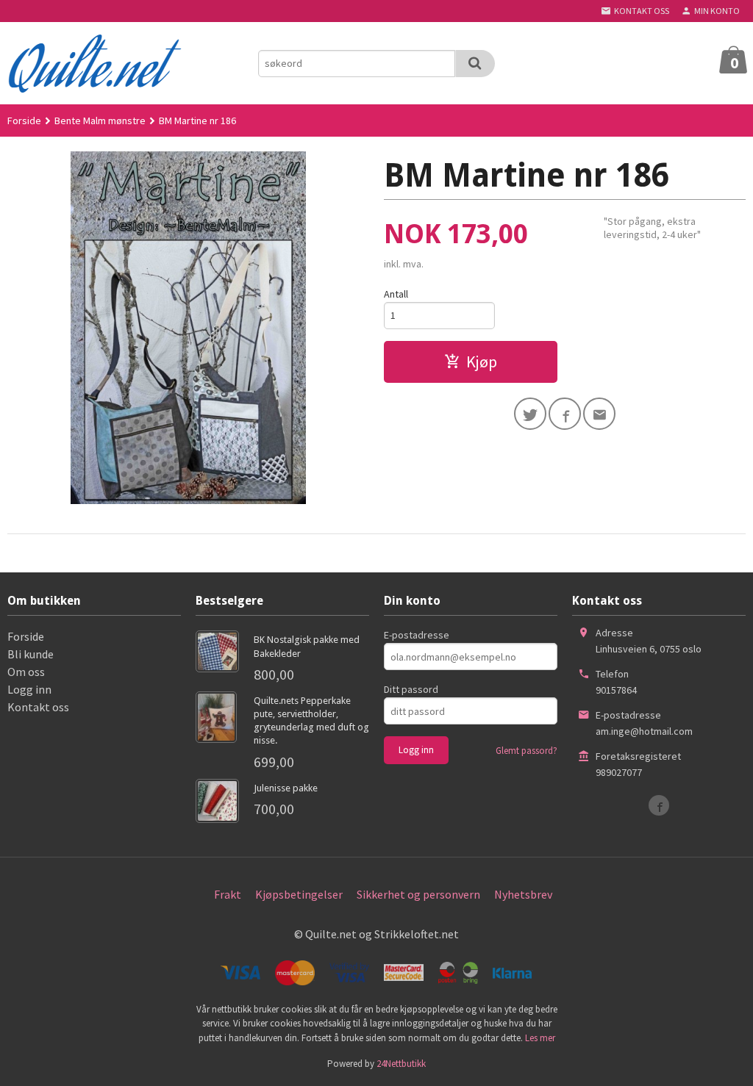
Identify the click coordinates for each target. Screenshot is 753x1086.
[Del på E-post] (599, 414)
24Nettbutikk (401, 1063)
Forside (24, 120)
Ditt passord (411, 689)
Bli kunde (30, 654)
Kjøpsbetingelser (299, 894)
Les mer (540, 1038)
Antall (396, 294)
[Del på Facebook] (565, 414)
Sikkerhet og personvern (418, 894)
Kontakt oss (38, 707)
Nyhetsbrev (523, 894)
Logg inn (29, 689)
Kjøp (481, 361)
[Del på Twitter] (530, 414)
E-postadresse (416, 634)
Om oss (26, 671)
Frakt (227, 894)
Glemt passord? (526, 750)
